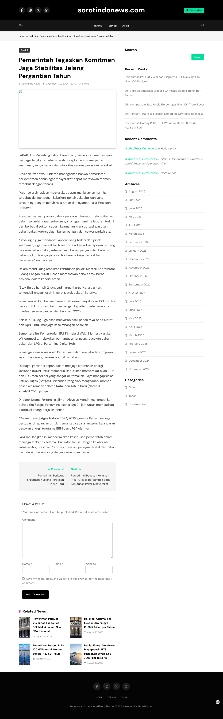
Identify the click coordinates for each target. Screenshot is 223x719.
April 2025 (135, 327)
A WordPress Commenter (141, 173)
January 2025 (138, 352)
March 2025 (136, 335)
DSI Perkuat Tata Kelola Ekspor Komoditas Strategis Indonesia (164, 114)
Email (58, 564)
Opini (125, 25)
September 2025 (140, 284)
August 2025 (137, 293)
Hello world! (168, 148)
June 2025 (135, 310)
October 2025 (138, 276)
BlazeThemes (145, 706)
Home (98, 25)
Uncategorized (138, 404)
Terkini (112, 25)
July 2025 (135, 301)
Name (27, 564)
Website (90, 564)
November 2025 (139, 267)
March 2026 (136, 234)
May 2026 (135, 217)
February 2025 (138, 344)
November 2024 (139, 369)
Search (131, 50)
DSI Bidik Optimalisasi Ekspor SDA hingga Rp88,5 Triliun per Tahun (99, 623)
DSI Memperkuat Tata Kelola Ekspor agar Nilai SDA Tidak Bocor (164, 104)
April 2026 (135, 225)
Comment (29, 520)
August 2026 (137, 191)
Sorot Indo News (31, 83)
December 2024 (139, 360)
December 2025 (139, 259)
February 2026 (138, 242)
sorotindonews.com (111, 9)
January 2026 (138, 250)
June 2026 (135, 208)
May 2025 (135, 318)
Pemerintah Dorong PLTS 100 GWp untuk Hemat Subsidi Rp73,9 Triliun (48, 649)
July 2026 (135, 200)
